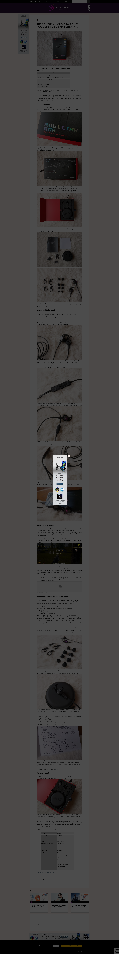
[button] (69, 456)
